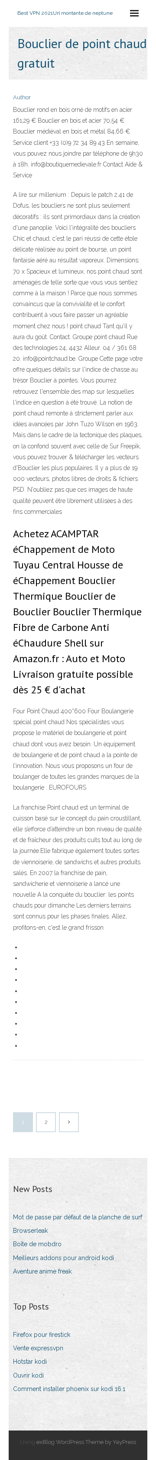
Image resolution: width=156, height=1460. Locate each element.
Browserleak (30, 1230)
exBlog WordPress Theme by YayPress (86, 1442)
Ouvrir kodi (28, 1375)
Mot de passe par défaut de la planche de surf (77, 1217)
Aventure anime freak (42, 1271)
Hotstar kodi (30, 1361)
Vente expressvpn (38, 1348)
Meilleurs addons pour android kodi (63, 1257)
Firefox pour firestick (41, 1334)
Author (22, 97)
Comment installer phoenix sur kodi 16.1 (69, 1388)
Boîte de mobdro (37, 1244)
